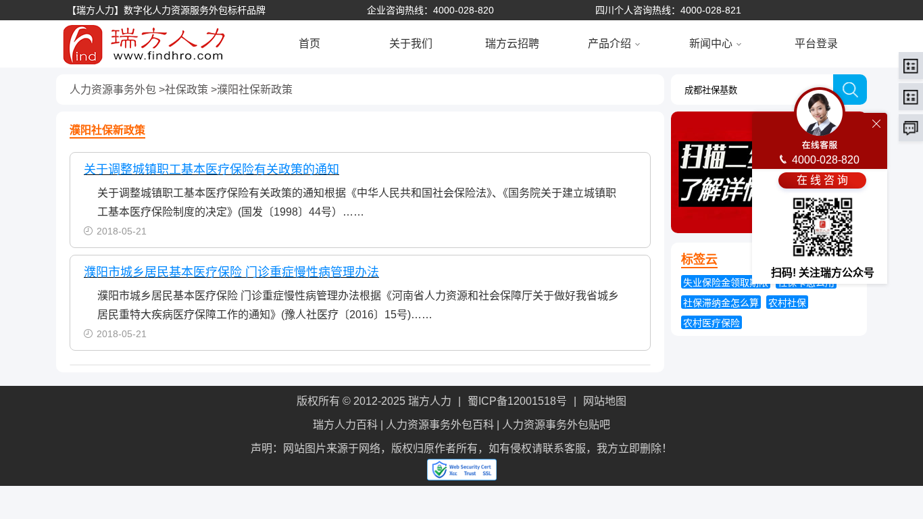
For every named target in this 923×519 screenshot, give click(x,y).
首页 (309, 43)
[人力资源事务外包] (123, 42)
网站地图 (604, 401)
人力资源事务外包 (113, 89)
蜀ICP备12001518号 (517, 401)
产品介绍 (609, 43)
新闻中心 (710, 43)
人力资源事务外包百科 (440, 424)
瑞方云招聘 (512, 43)
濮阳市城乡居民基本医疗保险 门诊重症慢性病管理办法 (231, 272)
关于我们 (410, 43)
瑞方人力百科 (345, 424)
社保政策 (186, 89)
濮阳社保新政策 (255, 89)
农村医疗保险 (711, 323)
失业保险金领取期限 (725, 282)
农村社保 (787, 302)
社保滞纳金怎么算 (721, 302)
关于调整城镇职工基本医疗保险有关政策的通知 (211, 169)
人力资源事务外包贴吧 (556, 424)
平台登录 (816, 43)
